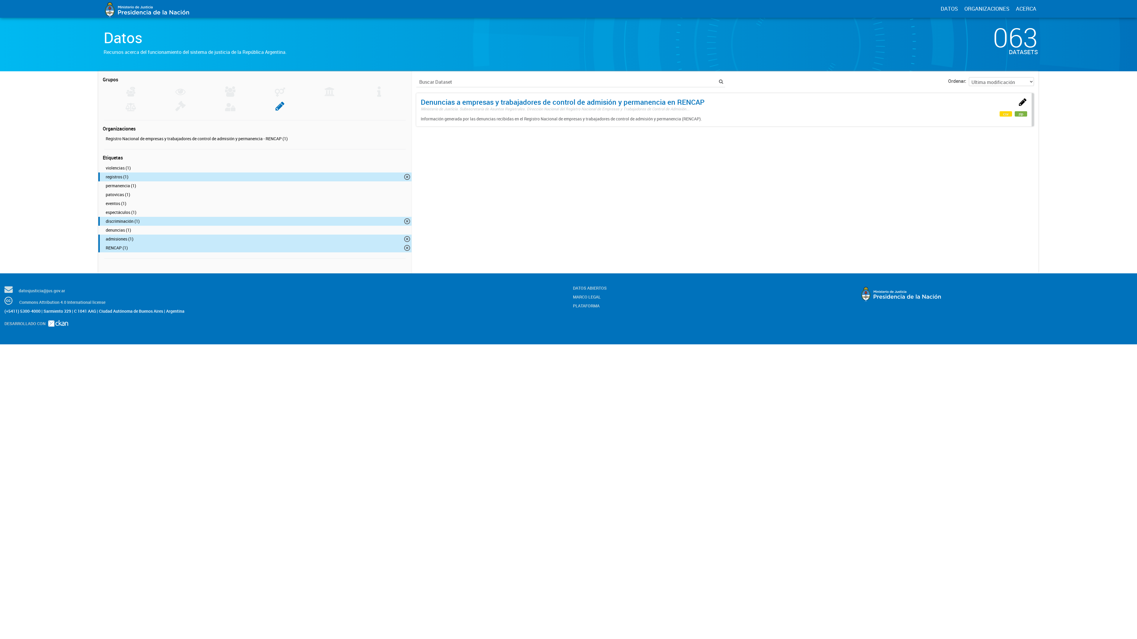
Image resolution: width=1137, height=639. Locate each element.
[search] (721, 81)
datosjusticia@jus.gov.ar (42, 290)
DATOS (949, 8)
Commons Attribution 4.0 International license (62, 302)
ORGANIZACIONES (986, 8)
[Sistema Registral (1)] (280, 109)
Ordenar (956, 81)
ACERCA (1026, 8)
